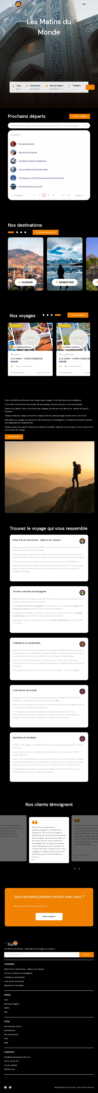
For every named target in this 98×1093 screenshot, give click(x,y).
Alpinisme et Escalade (14, 985)
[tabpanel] (25, 264)
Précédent (18, 195)
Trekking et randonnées (14, 977)
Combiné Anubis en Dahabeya (32, 161)
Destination (35, 86)
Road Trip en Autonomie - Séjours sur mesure (24, 969)
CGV (6, 1000)
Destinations (9, 1030)
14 (68, 195)
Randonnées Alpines (28, 152)
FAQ (6, 1038)
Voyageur (77, 85)
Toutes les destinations (45, 232)
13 (63, 195)
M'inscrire (86, 955)
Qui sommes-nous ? (13, 1026)
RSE (6, 1012)
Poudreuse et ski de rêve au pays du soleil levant (41, 178)
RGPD (6, 1008)
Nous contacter (49, 916)
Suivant (78, 195)
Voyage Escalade (27, 144)
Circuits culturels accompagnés (18, 973)
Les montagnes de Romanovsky (33, 169)
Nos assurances (11, 1034)
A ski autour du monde (14, 981)
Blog (6, 1043)
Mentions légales (11, 1004)
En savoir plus (13, 437)
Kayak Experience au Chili (30, 186)
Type (18, 86)
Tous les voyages (79, 116)
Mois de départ (56, 86)
